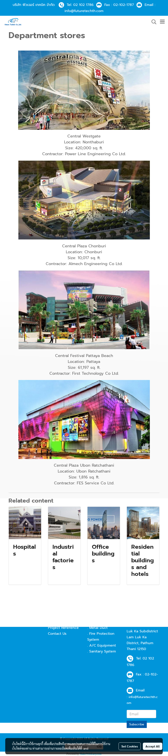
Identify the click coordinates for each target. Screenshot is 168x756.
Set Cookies (129, 746)
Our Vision (57, 610)
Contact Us (57, 633)
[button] (152, 21)
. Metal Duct (97, 627)
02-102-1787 (123, 4)
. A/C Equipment (101, 645)
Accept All (152, 746)
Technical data (60, 616)
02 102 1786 (83, 4)
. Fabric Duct (97, 621)
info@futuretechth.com (84, 11)
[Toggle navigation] (162, 22)
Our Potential (59, 621)
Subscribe (136, 724)
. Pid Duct (95, 616)
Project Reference (63, 627)
